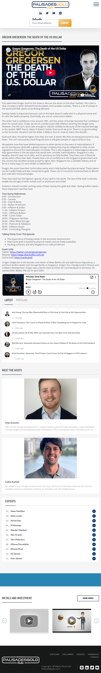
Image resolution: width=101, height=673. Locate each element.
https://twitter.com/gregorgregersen (28, 252)
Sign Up (65, 23)
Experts (81, 654)
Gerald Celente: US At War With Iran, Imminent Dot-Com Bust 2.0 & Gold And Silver (46, 333)
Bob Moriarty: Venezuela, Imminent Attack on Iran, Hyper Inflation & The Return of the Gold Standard (53, 343)
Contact (94, 657)
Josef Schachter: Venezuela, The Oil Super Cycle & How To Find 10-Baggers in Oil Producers (49, 353)
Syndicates (93, 654)
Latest (9, 300)
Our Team (54, 654)
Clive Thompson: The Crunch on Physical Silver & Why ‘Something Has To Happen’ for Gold (49, 323)
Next (96, 620)
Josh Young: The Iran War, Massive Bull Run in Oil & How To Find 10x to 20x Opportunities (49, 312)
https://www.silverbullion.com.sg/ (27, 254)
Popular (21, 300)
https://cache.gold (23, 257)
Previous (4, 620)
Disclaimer (67, 654)
